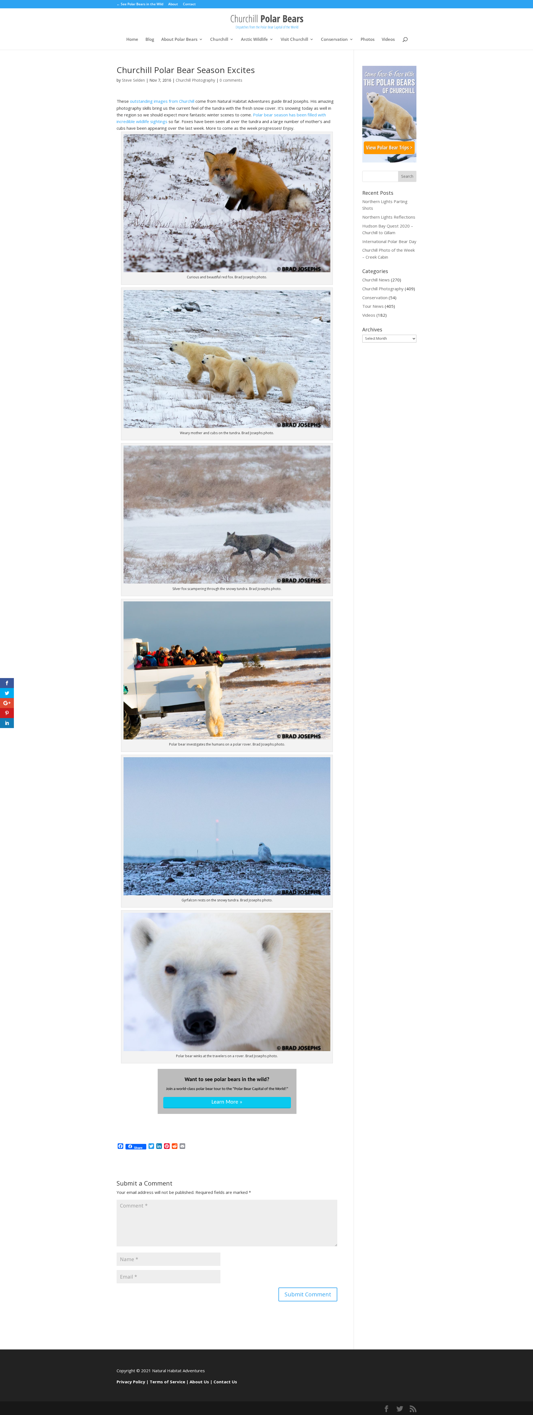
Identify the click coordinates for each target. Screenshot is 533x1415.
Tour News (373, 306)
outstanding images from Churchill (162, 101)
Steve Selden (133, 80)
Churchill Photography (195, 80)
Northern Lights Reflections (388, 217)
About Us (199, 1381)
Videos (388, 39)
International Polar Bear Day (389, 241)
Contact (189, 4)
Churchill (219, 39)
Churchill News (376, 279)
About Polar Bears (179, 39)
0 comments (231, 80)
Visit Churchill (294, 39)
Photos (367, 39)
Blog (149, 39)
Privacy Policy (131, 1381)
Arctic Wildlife (254, 39)
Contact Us (225, 1381)
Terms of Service (167, 1381)
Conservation (334, 39)
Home (132, 39)
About (173, 4)
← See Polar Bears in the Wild (140, 4)
